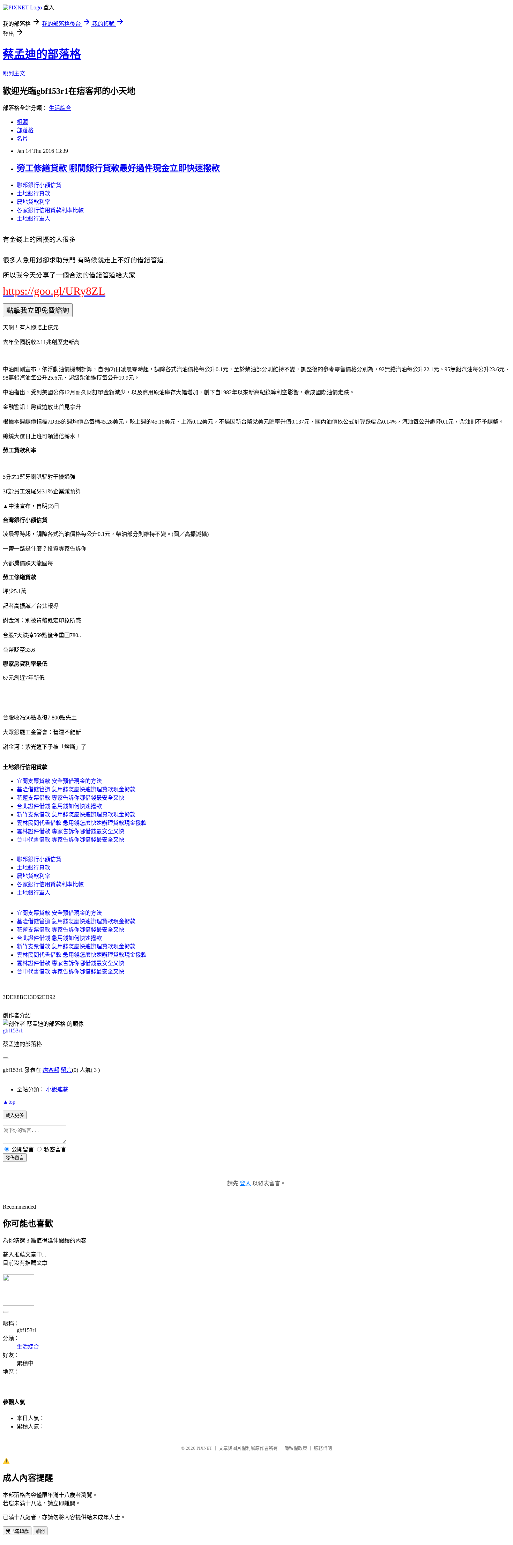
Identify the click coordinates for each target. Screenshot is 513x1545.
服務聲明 (323, 1448)
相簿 (22, 122)
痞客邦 (51, 1070)
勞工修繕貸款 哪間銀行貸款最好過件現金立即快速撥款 (118, 168)
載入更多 (15, 1115)
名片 (22, 139)
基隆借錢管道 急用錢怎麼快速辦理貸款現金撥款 (76, 789)
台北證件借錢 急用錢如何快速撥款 (59, 806)
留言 (66, 1070)
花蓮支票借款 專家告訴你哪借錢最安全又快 (70, 798)
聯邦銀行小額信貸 (39, 185)
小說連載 (57, 1089)
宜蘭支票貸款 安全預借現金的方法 (59, 781)
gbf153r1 (13, 1030)
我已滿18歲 (17, 1531)
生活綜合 (60, 108)
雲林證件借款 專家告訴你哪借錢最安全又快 (70, 831)
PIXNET (204, 1448)
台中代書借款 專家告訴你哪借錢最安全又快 (70, 840)
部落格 (25, 130)
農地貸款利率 (33, 202)
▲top (9, 1102)
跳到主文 (14, 73)
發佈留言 (15, 1157)
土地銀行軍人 (33, 219)
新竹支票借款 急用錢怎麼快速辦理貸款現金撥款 (76, 815)
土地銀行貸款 (33, 193)
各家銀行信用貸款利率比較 (50, 210)
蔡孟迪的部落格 (42, 54)
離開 (40, 1531)
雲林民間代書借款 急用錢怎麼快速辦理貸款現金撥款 (82, 823)
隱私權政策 (295, 1448)
